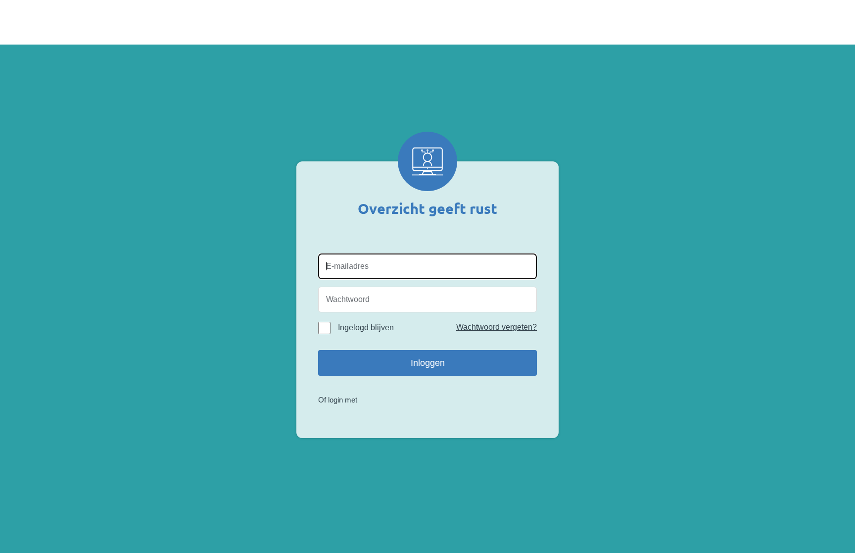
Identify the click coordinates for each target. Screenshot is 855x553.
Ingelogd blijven (366, 327)
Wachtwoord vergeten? (496, 327)
